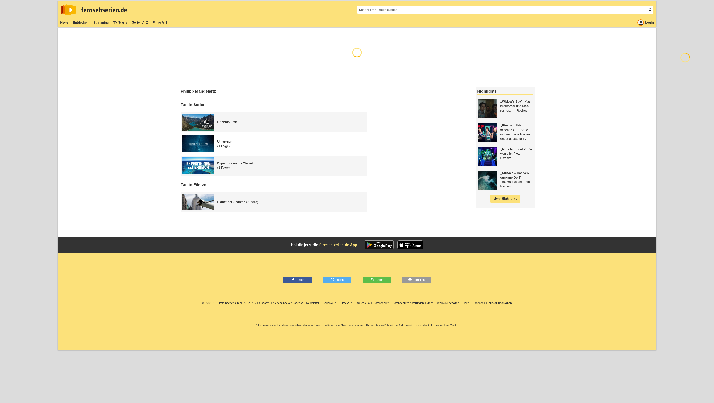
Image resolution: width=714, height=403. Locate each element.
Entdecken (80, 22)
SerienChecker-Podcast (288, 302)
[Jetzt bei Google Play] (379, 244)
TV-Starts (120, 22)
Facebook (479, 302)
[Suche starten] (650, 10)
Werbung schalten (448, 302)
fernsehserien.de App (338, 245)
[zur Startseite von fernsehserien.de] (68, 9)
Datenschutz (381, 302)
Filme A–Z (160, 22)
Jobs (430, 302)
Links (466, 302)
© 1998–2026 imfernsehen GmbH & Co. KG (229, 302)
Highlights (487, 91)
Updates (264, 302)
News (64, 22)
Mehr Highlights (505, 198)
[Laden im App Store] (410, 244)
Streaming (101, 22)
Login (649, 22)
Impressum (363, 302)
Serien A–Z (140, 22)
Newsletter (312, 302)
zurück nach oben (500, 302)
